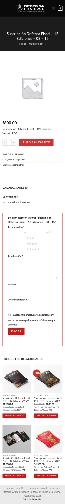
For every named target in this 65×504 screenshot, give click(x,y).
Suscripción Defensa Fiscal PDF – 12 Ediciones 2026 (16, 459)
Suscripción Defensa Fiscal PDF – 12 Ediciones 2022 (16, 399)
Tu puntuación (16, 227)
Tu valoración (15, 256)
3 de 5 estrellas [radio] (17, 238)
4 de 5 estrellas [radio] (17, 243)
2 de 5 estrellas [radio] (37, 232)
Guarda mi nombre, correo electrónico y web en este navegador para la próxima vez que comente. (31, 320)
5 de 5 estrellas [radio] (17, 249)
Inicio (22, 44)
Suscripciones (37, 44)
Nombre (13, 284)
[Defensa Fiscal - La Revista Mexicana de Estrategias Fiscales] (32, 8)
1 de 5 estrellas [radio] (15, 232)
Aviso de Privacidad (32, 499)
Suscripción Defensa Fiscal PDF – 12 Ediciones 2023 (48, 459)
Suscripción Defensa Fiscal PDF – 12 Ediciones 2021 (48, 399)
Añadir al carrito (36, 142)
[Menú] (54, 8)
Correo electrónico (18, 299)
